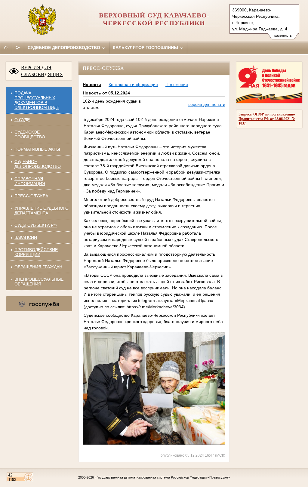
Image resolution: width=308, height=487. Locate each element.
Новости (92, 84)
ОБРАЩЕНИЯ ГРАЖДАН (38, 266)
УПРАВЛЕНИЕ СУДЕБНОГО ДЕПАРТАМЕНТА (41, 210)
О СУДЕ (22, 119)
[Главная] (6, 48)
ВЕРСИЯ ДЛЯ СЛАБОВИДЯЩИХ (42, 71)
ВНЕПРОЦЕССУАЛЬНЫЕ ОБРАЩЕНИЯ (38, 281)
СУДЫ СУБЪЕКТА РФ (35, 225)
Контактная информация (133, 84)
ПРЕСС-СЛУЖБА (31, 195)
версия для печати (206, 104)
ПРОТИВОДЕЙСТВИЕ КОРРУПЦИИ (36, 252)
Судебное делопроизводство (64, 47)
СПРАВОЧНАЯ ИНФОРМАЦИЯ (29, 181)
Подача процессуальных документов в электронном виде (36, 100)
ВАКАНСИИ (25, 237)
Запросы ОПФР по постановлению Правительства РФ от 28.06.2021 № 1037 (267, 118)
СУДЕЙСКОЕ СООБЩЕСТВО (29, 134)
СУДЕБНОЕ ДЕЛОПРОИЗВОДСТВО (37, 164)
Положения (176, 84)
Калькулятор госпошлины (146, 47)
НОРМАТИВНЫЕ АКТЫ (37, 149)
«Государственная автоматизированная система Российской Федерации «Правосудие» (162, 477)
